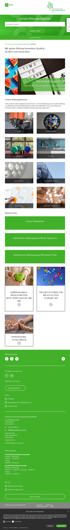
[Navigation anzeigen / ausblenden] (7, 5)
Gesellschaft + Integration (51, 205)
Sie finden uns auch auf (13, 371)
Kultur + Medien (19, 181)
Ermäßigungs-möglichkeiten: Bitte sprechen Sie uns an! (19, 296)
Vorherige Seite (8, 76)
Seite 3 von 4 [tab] (36, 93)
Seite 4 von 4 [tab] (39, 93)
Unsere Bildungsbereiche (16, 99)
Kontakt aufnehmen (14, 388)
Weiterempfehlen (11, 354)
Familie (19, 131)
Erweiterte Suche (35, 37)
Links (7, 395)
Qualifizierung (19, 205)
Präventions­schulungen (19, 338)
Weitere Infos (11, 213)
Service (7, 482)
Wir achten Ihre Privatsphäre (35, 511)
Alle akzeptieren (61, 526)
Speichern (50, 526)
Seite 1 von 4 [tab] (30, 93)
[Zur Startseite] (48, 7)
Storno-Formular (35, 497)
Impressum (5, 527)
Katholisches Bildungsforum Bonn (21, 417)
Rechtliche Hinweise (23, 527)
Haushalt (50, 156)
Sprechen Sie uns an (12, 381)
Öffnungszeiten (10, 450)
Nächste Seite (61, 76)
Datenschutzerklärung (46, 518)
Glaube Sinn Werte (51, 131)
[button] (68, 20)
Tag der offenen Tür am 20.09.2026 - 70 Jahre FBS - (51, 295)
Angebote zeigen (35, 31)
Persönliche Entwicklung (51, 181)
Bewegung (19, 156)
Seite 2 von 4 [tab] (33, 93)
